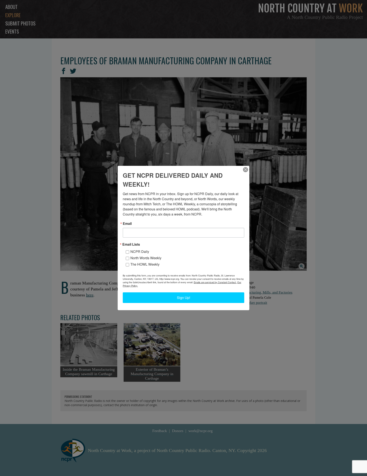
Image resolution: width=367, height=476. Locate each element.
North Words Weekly (145, 257)
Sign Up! (183, 297)
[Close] (245, 169)
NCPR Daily (139, 251)
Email (127, 223)
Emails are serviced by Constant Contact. (215, 282)
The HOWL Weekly (145, 264)
